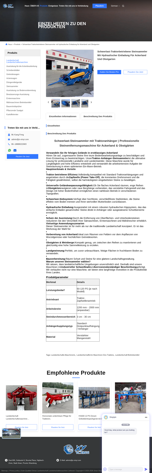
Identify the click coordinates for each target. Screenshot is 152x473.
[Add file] (105, 469)
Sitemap (4, 471)
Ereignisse (53, 6)
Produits (44, 6)
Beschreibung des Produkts (98, 116)
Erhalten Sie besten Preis (109, 72)
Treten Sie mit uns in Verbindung (73, 6)
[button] (9, 403)
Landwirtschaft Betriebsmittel (127, 355)
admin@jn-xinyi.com (20, 139)
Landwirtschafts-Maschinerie (63, 355)
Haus (27, 6)
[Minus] (146, 417)
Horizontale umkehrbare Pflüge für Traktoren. (56, 417)
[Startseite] (8, 5)
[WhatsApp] (9, 150)
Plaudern (99, 6)
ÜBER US (34, 6)
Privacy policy (14, 471)
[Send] (146, 469)
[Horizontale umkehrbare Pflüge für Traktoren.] (57, 398)
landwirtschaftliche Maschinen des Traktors (95, 355)
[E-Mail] (15, 150)
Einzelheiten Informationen (62, 116)
